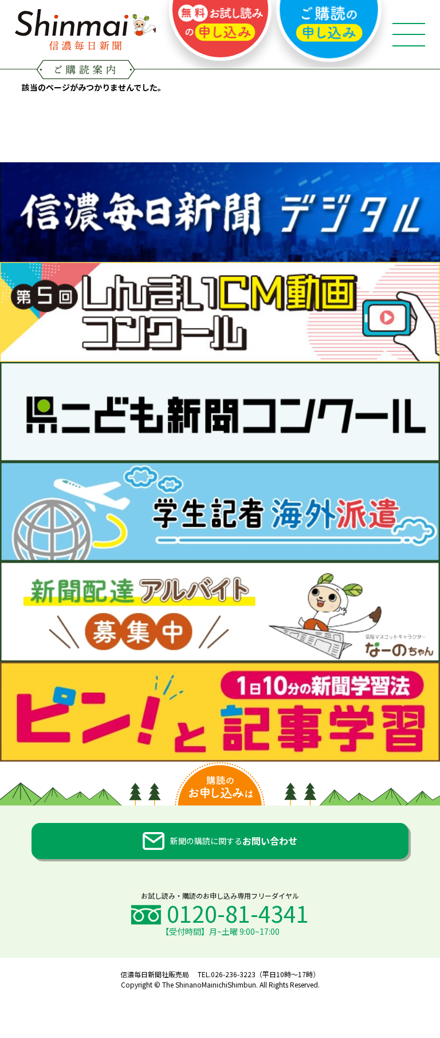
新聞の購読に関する (233, 841)
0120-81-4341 (238, 913)
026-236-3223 (233, 974)
